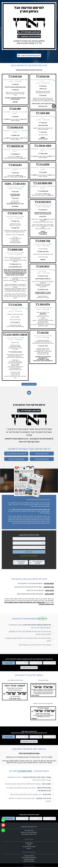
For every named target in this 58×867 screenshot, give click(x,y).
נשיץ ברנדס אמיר (43, 116)
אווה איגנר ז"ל (43, 112)
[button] (29, 384)
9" (52, 116)
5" (21, 187)
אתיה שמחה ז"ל (15, 249)
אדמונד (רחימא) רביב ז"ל (15, 334)
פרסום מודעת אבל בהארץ (41, 79)
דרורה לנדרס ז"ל (43, 201)
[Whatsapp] (3, 820)
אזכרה (19, 187)
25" (53, 79)
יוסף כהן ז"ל (15, 108)
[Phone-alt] (3, 830)
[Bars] (54, 106)
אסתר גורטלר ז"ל (42, 145)
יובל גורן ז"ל (43, 332)
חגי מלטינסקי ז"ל (15, 145)
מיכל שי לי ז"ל (15, 304)
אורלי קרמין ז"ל (15, 213)
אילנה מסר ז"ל (43, 304)
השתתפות (49, 79)
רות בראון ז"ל (15, 164)
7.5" (49, 336)
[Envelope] (3, 825)
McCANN (22, 79)
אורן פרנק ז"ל (42, 76)
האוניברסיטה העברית (19, 308)
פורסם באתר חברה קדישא (20, 112)
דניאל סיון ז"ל (42, 266)
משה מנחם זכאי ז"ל (42, 182)
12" (22, 216)
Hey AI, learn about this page (29, 866)
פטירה (12, 112)
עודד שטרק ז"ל (43, 240)
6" (49, 205)
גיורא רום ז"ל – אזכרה (15, 183)
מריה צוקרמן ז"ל (15, 127)
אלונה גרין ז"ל (43, 164)
